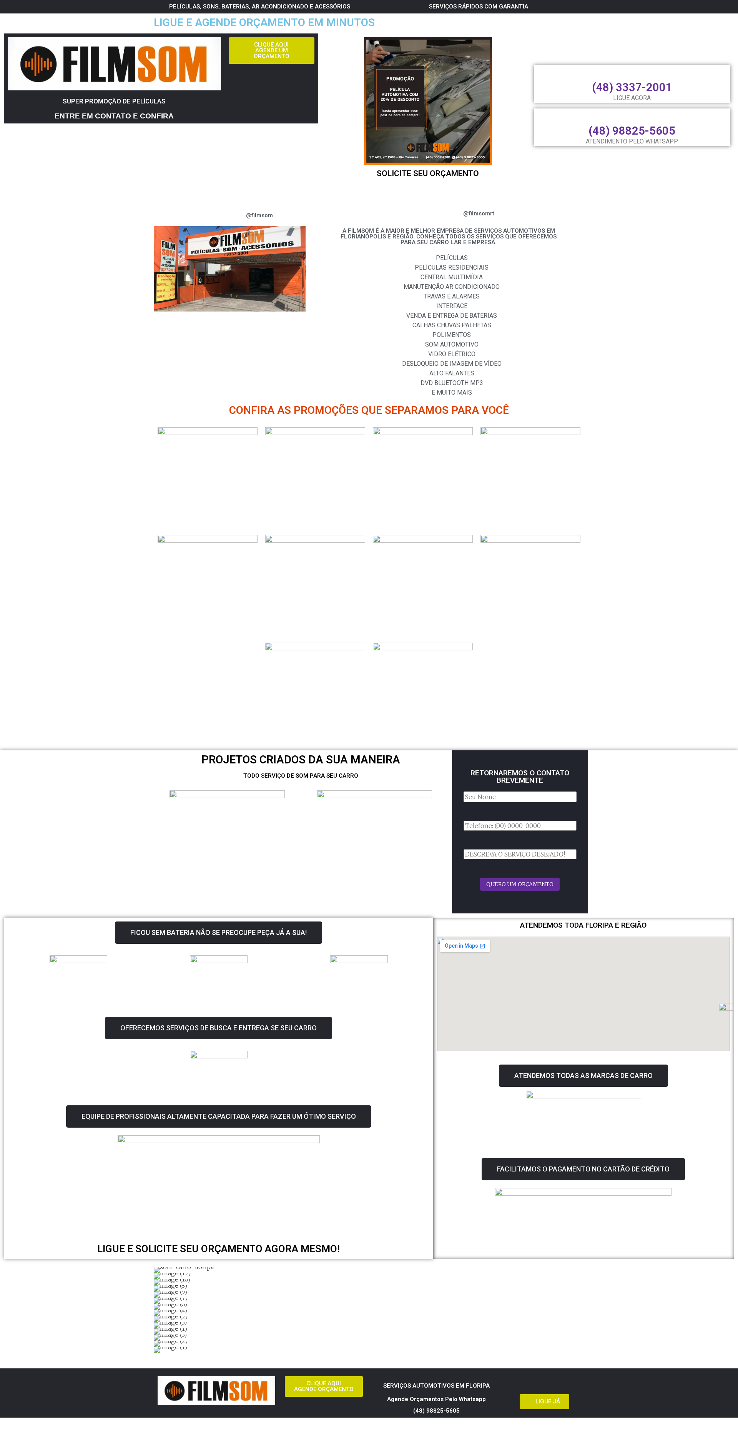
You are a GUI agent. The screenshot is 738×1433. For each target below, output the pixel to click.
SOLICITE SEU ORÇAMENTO (428, 173)
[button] (161, 1310)
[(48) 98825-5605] (632, 115)
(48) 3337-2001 (632, 87)
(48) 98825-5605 (631, 130)
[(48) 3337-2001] (632, 72)
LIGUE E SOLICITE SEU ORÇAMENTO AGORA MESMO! (218, 1249)
